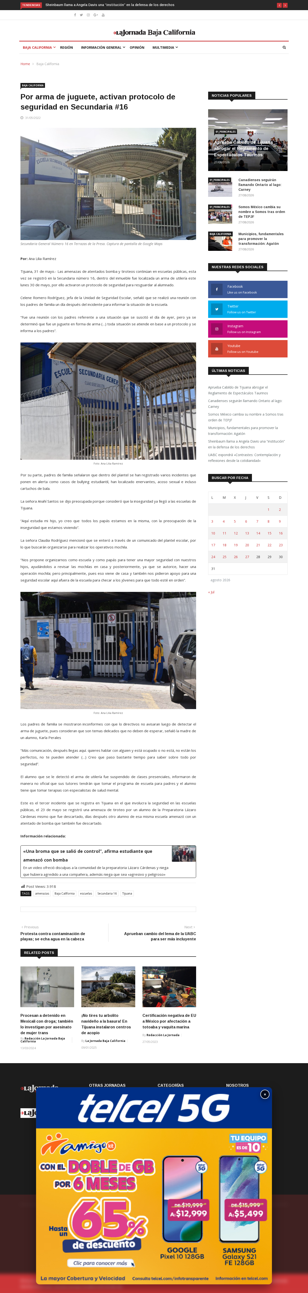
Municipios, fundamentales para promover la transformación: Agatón (261, 239)
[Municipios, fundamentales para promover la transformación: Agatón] (221, 242)
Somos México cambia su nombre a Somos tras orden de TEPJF (261, 212)
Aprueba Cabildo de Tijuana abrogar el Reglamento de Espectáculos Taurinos (243, 148)
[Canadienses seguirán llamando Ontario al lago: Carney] (221, 188)
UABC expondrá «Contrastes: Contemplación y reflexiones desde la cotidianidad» (111, 5)
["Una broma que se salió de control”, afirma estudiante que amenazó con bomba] (108, 862)
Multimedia (163, 47)
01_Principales (226, 131)
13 (247, 533)
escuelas (86, 893)
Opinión (137, 47)
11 (224, 533)
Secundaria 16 (107, 893)
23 (281, 545)
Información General (101, 47)
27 (247, 556)
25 (224, 556)
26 (236, 556)
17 (213, 545)
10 (213, 533)
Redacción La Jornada (163, 1035)
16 (281, 533)
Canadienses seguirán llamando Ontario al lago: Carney (260, 185)
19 (236, 545)
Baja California (37, 47)
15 (269, 533)
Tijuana (127, 893)
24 (213, 556)
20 (247, 545)
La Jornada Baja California (105, 1041)
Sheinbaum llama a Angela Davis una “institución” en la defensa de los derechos (246, 444)
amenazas (42, 893)
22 (269, 545)
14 (258, 533)
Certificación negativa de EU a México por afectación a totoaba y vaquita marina (169, 1021)
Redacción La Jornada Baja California (42, 1039)
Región (66, 47)
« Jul (211, 592)
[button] (279, 5)
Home (25, 64)
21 (258, 545)
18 (224, 545)
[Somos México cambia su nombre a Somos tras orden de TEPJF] (221, 215)
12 (236, 533)
